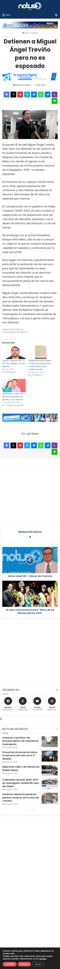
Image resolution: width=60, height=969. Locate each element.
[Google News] (30, 434)
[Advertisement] (30, 492)
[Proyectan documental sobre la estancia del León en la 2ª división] (50, 756)
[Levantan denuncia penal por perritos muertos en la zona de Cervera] (50, 798)
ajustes (42, 959)
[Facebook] (6, 94)
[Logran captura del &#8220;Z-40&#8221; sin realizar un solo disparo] (14, 352)
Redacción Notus (23, 85)
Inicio (26, 33)
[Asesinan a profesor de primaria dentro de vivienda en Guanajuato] (50, 741)
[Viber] (54, 94)
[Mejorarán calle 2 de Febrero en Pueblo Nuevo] (50, 770)
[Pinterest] (20, 94)
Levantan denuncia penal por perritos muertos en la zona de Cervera (20, 797)
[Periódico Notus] (30, 6)
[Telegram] (48, 94)
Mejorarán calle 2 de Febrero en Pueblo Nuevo (20, 768)
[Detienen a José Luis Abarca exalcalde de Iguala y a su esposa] (14, 385)
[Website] (30, 537)
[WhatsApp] (41, 94)
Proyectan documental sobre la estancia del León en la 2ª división (19, 755)
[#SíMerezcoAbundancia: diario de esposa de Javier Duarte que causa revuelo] (40, 352)
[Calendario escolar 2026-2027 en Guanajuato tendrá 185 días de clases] (50, 783)
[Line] (54, 101)
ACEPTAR (10, 964)
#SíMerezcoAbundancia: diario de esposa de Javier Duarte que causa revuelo (40, 365)
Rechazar (24, 964)
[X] (13, 94)
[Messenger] (34, 94)
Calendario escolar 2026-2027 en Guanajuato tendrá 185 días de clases (20, 783)
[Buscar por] (56, 15)
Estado (34, 33)
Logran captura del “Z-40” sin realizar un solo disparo (13, 363)
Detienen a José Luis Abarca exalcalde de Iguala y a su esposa (12, 396)
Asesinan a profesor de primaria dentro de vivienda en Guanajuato (20, 741)
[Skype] (27, 94)
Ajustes (38, 964)
